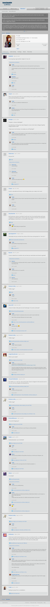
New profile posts (12, 11)
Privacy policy (40, 602)
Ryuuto (10, 252)
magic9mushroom (13, 354)
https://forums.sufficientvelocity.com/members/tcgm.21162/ (23, 365)
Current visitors (5, 11)
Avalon (35, 37)
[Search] (46, 8)
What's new (14, 8)
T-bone (10, 188)
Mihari (13, 454)
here (9, 16)
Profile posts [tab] (5, 51)
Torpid (10, 93)
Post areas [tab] (29, 51)
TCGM (13, 64)
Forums (5, 8)
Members (22, 8)
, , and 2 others (23, 349)
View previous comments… (14, 62)
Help (44, 602)
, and (17, 239)
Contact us (27, 602)
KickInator (11, 534)
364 (18, 45)
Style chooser (5, 602)
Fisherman (11, 153)
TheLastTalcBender (13, 379)
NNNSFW (11, 56)
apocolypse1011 (12, 233)
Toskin (10, 437)
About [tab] (24, 51)
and (17, 311)
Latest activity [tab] (13, 51)
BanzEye (11, 119)
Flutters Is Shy (12, 286)
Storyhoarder (12, 213)
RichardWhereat (13, 418)
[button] (8, 8)
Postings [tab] (19, 51)
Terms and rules (33, 602)
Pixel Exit (37, 605)
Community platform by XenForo (21, 605)
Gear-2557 (11, 305)
